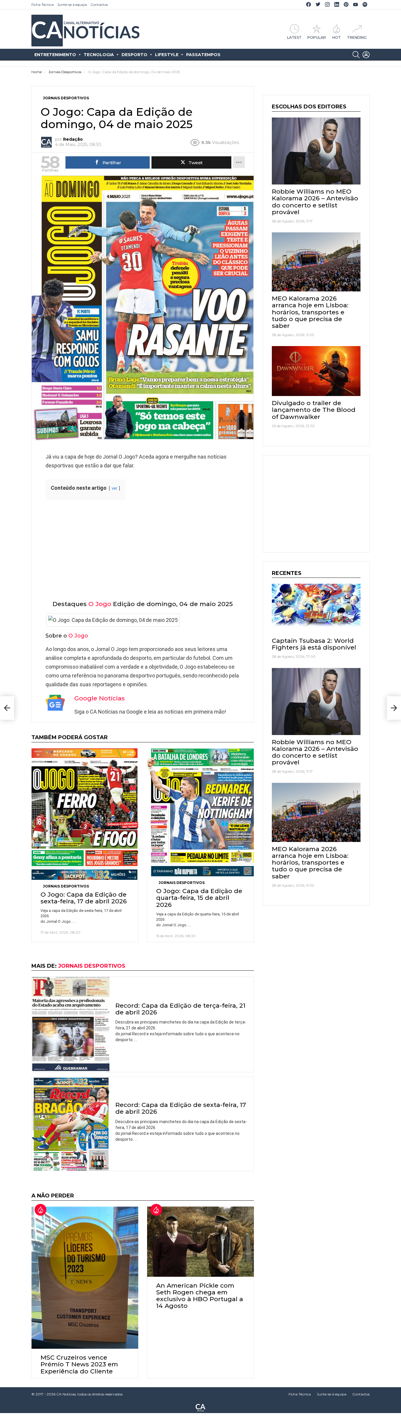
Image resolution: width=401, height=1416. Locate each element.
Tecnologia (99, 54)
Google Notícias (99, 698)
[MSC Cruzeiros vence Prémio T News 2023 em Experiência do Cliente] (84, 1278)
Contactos (99, 4)
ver (114, 488)
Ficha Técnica (42, 4)
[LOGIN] (366, 55)
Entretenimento (55, 54)
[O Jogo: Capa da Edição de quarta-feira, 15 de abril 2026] (200, 812)
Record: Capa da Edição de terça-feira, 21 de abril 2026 (180, 1009)
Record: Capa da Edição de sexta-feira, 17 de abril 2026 (180, 1108)
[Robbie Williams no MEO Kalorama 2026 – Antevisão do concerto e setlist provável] (316, 151)
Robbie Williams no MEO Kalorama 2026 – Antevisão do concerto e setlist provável (315, 202)
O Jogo (99, 604)
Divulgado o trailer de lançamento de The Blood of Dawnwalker (313, 409)
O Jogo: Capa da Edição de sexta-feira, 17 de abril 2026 (84, 898)
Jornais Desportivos (66, 886)
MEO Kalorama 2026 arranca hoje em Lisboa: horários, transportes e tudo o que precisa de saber (310, 312)
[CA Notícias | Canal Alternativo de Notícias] (200, 1407)
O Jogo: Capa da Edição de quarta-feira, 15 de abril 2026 (199, 897)
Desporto (134, 54)
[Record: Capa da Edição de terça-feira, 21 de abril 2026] (70, 1024)
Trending (357, 37)
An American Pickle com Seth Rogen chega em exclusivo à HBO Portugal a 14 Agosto (199, 1296)
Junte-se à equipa (72, 4)
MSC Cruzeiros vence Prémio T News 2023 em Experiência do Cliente (79, 1364)
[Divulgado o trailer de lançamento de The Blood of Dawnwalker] (316, 371)
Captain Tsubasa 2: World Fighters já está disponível (314, 644)
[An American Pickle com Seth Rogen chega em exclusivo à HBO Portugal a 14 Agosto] (200, 1242)
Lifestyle (166, 54)
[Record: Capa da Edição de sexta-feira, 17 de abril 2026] (70, 1124)
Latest (294, 37)
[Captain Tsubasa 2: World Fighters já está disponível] (316, 609)
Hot (336, 37)
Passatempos (203, 54)
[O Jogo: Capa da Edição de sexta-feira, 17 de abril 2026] (84, 814)
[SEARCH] (356, 55)
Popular (316, 37)
